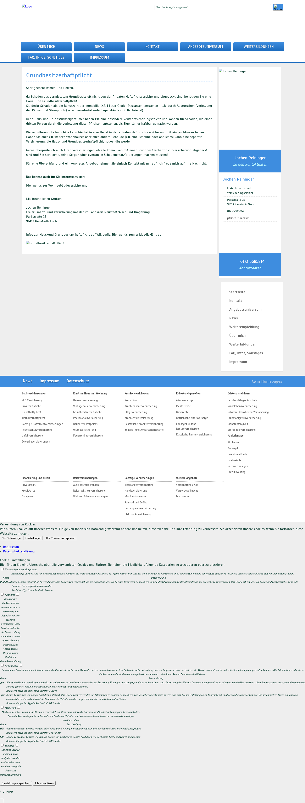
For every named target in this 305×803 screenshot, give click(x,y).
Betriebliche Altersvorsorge (192, 418)
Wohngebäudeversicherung (89, 406)
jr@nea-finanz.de (238, 218)
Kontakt (152, 46)
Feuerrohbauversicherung (88, 435)
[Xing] (282, 34)
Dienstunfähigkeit (238, 424)
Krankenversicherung (137, 393)
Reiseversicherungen (85, 478)
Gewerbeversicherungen (36, 441)
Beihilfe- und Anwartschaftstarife (144, 430)
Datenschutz (78, 381)
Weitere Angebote (187, 478)
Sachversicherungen (33, 393)
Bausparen (28, 496)
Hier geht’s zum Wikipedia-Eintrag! (137, 234)
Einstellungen (33, 538)
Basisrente (182, 412)
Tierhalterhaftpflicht (33, 418)
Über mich (46, 46)
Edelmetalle (234, 460)
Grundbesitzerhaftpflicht (87, 412)
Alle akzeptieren (44, 783)
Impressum (99, 57)
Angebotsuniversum (205, 46)
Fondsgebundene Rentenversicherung (188, 426)
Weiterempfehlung (244, 327)
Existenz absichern (239, 393)
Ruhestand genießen (188, 393)
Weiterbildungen (259, 46)
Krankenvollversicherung (139, 418)
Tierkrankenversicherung (139, 485)
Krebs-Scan (131, 400)
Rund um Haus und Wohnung (90, 393)
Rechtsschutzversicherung (37, 430)
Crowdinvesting (236, 472)
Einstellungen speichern (16, 783)
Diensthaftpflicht (31, 412)
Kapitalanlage (236, 435)
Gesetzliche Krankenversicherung (144, 424)
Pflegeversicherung (136, 412)
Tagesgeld (233, 448)
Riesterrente (183, 406)
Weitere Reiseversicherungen (90, 496)
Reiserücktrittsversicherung (89, 490)
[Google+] (282, 24)
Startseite (237, 292)
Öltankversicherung (84, 430)
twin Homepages (267, 381)
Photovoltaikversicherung (88, 418)
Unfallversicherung (33, 435)
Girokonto (233, 442)
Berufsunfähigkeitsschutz (242, 400)
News (99, 46)
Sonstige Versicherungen (139, 478)
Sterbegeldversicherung (242, 430)
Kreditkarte (28, 490)
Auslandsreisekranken (86, 485)
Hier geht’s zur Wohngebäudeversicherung (57, 185)
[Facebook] (282, 20)
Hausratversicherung (85, 400)
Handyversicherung (136, 490)
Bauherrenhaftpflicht (85, 424)
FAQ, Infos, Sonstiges (46, 57)
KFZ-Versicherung (32, 400)
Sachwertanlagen (238, 466)
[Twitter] (282, 29)
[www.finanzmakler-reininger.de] (27, 6)
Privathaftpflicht (31, 406)
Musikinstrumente (135, 496)
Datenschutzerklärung (19, 551)
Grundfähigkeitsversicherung (244, 418)
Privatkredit (28, 485)
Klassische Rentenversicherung (194, 434)
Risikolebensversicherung (242, 406)
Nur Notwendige (11, 538)
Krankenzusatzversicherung (141, 406)
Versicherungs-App (187, 485)
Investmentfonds (237, 454)
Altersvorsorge (184, 400)
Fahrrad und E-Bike (136, 502)
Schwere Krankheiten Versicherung (248, 412)
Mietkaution (183, 496)
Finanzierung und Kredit (36, 478)
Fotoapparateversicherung (140, 508)
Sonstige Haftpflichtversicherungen (42, 424)
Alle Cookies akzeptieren (60, 538)
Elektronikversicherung (138, 514)
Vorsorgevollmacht (187, 490)
